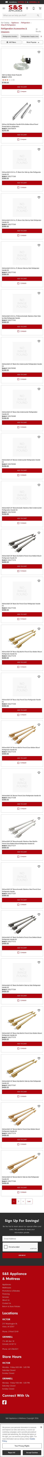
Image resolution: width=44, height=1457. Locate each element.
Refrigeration (25, 23)
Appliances (15, 23)
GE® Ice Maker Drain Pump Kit (12, 75)
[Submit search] (38, 15)
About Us (6, 1300)
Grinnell (7, 1337)
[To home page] (15, 8)
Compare (23, 91)
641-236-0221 (13, 1349)
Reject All (11, 1452)
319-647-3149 (13, 1332)
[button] (4, 8)
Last (29, 1201)
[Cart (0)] (40, 8)
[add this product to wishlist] (39, 52)
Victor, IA (22, 2)
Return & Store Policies (11, 1306)
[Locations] (27, 8)
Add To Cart (22, 87)
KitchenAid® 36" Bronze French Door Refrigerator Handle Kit (21, 795)
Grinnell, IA (34, 2)
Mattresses (6, 1288)
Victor (6, 1319)
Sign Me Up (22, 1255)
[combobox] (33, 42)
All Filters (12, 42)
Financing (6, 1294)
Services (5, 1297)
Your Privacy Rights (22, 1446)
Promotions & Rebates (11, 1291)
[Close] (41, 1427)
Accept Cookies (32, 1452)
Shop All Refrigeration (8, 25)
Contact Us (6, 1303)
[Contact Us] (33, 8)
